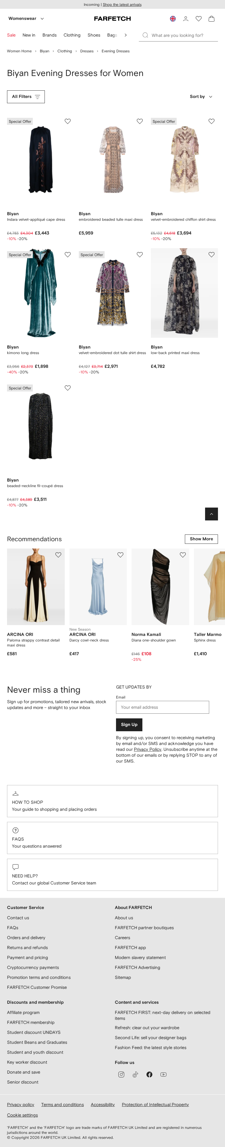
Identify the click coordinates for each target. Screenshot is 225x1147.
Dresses (86, 51)
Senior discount (22, 1082)
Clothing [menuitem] (72, 35)
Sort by (197, 96)
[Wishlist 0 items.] (198, 18)
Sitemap (123, 977)
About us (124, 917)
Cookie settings (22, 1115)
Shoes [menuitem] (94, 35)
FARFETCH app (130, 947)
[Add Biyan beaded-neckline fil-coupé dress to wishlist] (67, 388)
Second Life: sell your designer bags (150, 1037)
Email (120, 697)
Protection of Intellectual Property (155, 1104)
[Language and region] (172, 18)
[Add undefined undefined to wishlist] (58, 555)
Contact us (18, 917)
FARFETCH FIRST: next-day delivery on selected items (162, 1015)
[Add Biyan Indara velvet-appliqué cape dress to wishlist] (67, 121)
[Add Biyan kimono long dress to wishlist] (67, 254)
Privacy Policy (147, 749)
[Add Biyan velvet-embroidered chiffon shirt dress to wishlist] (211, 121)
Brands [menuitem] (49, 35)
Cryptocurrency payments (33, 967)
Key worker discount (27, 1062)
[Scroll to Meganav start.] (125, 35)
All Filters (22, 96)
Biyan (44, 51)
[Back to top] (211, 514)
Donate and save (23, 1072)
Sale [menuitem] (11, 35)
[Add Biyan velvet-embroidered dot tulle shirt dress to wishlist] (139, 254)
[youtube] (163, 1074)
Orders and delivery (26, 937)
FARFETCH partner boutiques (144, 927)
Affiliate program (23, 1012)
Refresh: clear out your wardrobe (147, 1027)
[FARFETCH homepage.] (112, 18)
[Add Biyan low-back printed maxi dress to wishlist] (211, 254)
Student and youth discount (35, 1052)
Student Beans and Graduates (37, 1042)
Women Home (19, 51)
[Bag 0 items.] (211, 18)
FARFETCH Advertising (137, 967)
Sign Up (129, 724)
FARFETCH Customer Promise (37, 987)
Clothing (64, 51)
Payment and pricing (27, 957)
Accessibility (103, 1104)
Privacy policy (20, 1104)
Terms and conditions (62, 1104)
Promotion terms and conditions (39, 977)
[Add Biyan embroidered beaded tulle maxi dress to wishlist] (139, 121)
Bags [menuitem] (112, 35)
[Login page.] (185, 18)
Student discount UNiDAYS (34, 1032)
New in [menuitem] (29, 35)
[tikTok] (135, 1074)
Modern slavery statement (140, 957)
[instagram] (121, 1074)
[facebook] (149, 1074)
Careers (122, 937)
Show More (201, 539)
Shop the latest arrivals (122, 4)
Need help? (25, 876)
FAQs (18, 839)
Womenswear (22, 18)
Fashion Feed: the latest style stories (150, 1047)
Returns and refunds (27, 947)
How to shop (27, 802)
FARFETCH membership (30, 1022)
